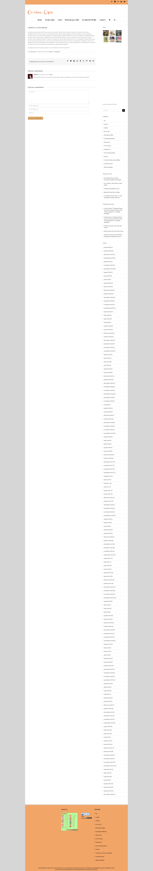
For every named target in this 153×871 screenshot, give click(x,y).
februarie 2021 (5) (109, 376)
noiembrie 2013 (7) (109, 633)
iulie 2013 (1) (107, 648)
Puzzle (50, 51)
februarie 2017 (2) (109, 497)
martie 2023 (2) (108, 286)
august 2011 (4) (108, 726)
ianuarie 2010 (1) (108, 791)
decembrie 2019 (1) (109, 397)
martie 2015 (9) (108, 576)
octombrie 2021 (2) (109, 347)
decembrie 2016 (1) (109, 504)
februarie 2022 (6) (109, 333)
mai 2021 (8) (107, 365)
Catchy (106, 124)
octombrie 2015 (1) (109, 551)
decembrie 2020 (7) (109, 383)
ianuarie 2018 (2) (108, 458)
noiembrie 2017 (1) (109, 465)
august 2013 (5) (108, 644)
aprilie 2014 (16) (108, 615)
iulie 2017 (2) (107, 479)
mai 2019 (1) (107, 404)
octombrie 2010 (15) (109, 762)
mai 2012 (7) (107, 694)
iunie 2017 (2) (108, 483)
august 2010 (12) (108, 769)
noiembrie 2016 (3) (109, 508)
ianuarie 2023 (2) (109, 293)
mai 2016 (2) (107, 526)
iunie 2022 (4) (108, 319)
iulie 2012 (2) (107, 687)
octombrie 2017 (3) (109, 469)
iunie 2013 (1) (107, 651)
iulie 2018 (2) (107, 440)
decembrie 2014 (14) (109, 587)
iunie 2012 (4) (107, 690)
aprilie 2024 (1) (108, 261)
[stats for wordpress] (85, 813)
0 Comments (56, 51)
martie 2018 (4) (108, 451)
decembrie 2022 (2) (109, 297)
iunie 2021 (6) (107, 361)
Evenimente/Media (109, 138)
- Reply (50, 74)
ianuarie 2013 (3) (108, 665)
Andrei (106, 234)
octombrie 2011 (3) (109, 719)
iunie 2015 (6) (107, 565)
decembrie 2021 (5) (109, 340)
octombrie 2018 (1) (109, 429)
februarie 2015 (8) (109, 580)
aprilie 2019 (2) (108, 408)
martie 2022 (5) (108, 329)
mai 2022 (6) (107, 322)
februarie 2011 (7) (109, 748)
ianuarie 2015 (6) (108, 583)
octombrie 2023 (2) (109, 265)
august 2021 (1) (108, 354)
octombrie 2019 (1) (109, 401)
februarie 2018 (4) (109, 454)
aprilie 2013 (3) (108, 658)
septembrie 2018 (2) (109, 433)
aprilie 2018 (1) (108, 447)
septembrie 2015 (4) (109, 555)
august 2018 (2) (108, 436)
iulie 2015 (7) (107, 562)
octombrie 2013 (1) (109, 637)
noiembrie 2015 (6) (109, 547)
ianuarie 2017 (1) (108, 501)
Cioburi (106, 128)
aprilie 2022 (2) (108, 326)
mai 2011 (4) (107, 737)
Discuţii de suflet (108, 135)
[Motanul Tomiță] (112, 33)
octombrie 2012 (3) (109, 676)
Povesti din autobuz (109, 153)
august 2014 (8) (108, 601)
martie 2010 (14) (108, 787)
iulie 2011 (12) (108, 730)
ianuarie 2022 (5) (109, 336)
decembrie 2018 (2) (109, 422)
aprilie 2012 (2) (108, 698)
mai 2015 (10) (107, 569)
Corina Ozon (32, 51)
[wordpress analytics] (89, 818)
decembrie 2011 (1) (109, 712)
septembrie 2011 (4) (109, 723)
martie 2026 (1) (108, 247)
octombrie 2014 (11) (109, 594)
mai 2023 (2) (107, 279)
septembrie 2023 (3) (110, 268)
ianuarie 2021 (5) (108, 379)
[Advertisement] (114, 73)
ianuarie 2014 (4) (108, 626)
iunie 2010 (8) (108, 776)
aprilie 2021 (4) (108, 369)
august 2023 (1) (108, 272)
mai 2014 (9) (107, 612)
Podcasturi (107, 149)
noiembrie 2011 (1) (109, 715)
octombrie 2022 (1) (109, 304)
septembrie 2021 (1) (109, 351)
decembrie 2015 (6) (109, 544)
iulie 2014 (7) (107, 605)
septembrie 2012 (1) (109, 680)
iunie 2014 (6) (107, 608)
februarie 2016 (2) (109, 537)
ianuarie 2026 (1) (108, 251)
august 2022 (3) (108, 311)
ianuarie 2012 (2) (108, 708)
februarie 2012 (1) (109, 705)
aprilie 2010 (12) (108, 783)
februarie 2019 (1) (109, 415)
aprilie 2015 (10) (108, 572)
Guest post (107, 142)
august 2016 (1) (108, 519)
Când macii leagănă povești (111, 188)
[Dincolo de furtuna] (119, 39)
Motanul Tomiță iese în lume (112, 192)
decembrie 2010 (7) (109, 755)
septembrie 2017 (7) (109, 472)
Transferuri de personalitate (112, 160)
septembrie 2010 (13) (110, 765)
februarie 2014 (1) (109, 622)
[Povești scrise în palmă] (106, 39)
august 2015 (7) (108, 558)
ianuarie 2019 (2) (108, 419)
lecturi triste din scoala (116, 231)
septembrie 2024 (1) (109, 258)
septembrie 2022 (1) (109, 308)
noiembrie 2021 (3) (109, 344)
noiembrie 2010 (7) (109, 758)
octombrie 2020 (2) (109, 390)
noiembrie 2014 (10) (109, 590)
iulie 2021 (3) (107, 358)
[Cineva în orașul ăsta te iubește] (119, 33)
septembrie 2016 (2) (109, 515)
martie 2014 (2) (108, 619)
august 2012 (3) (108, 683)
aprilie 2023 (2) (108, 283)
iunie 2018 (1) (107, 444)
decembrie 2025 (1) (109, 254)
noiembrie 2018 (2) (109, 426)
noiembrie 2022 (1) (109, 301)
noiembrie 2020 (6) (109, 386)
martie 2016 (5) (108, 533)
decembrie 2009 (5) (109, 794)
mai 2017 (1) (107, 487)
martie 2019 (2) (108, 411)
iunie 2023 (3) (108, 276)
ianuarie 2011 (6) (108, 751)
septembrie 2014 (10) (110, 597)
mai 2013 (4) (107, 655)
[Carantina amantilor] (112, 39)
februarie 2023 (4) (109, 290)
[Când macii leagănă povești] (106, 33)
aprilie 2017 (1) (108, 490)
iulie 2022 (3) (107, 315)
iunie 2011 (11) (108, 733)
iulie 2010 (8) (107, 773)
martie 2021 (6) (108, 372)
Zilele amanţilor (108, 167)
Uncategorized (108, 163)
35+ (105, 120)
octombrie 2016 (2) (109, 512)
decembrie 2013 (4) (109, 630)
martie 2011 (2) (108, 744)
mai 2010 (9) (107, 780)
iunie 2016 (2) (108, 522)
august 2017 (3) (108, 476)
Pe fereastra (107, 145)
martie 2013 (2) (108, 662)
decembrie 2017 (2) (109, 462)
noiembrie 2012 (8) (109, 672)
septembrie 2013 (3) (109, 640)
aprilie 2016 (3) (108, 529)
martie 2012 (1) (108, 701)
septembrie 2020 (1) (110, 394)
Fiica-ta (36, 74)
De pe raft (107, 131)
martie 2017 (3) (108, 494)
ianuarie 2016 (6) (108, 540)
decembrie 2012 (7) (109, 669)
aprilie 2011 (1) (108, 740)
